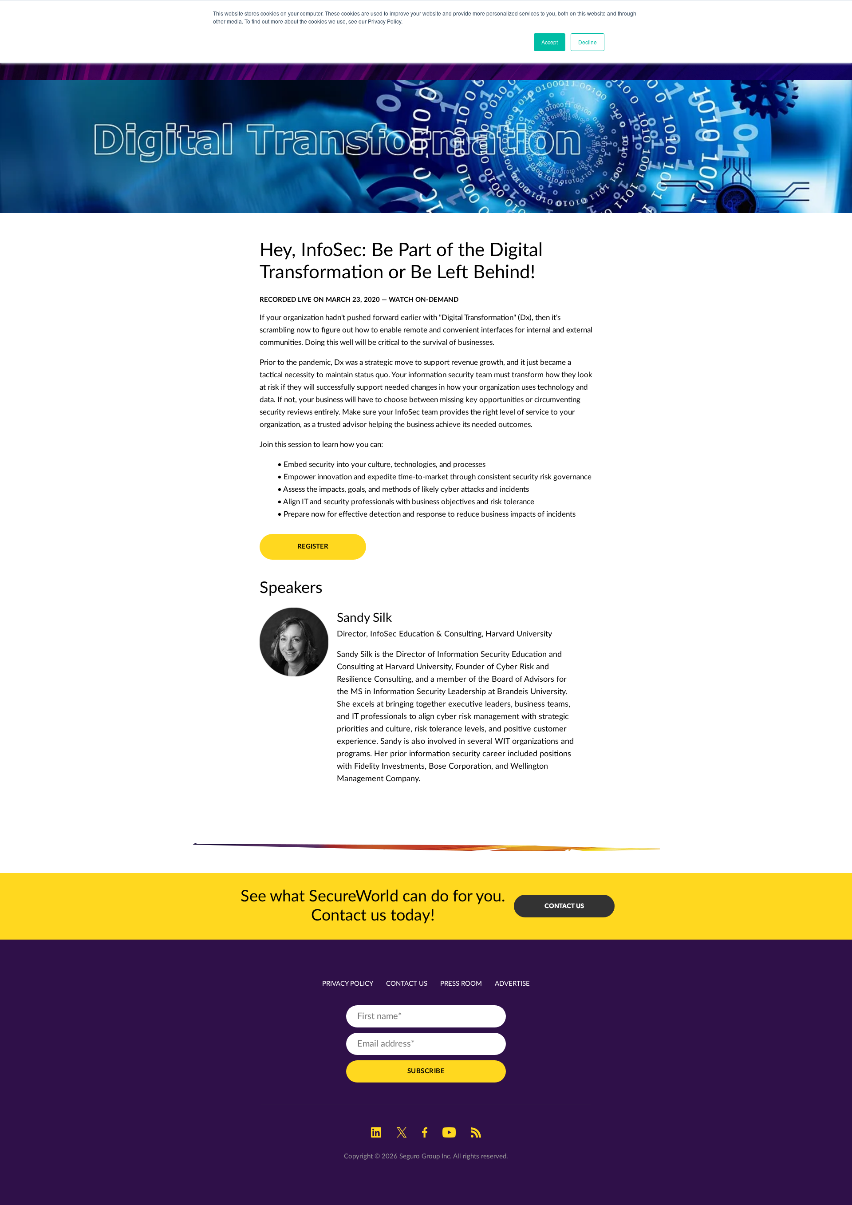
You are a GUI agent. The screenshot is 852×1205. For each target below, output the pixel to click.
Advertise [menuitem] (512, 983)
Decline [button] (587, 42)
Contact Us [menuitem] (406, 983)
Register (312, 546)
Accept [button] (549, 42)
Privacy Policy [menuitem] (347, 983)
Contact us (564, 906)
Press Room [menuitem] (461, 983)
